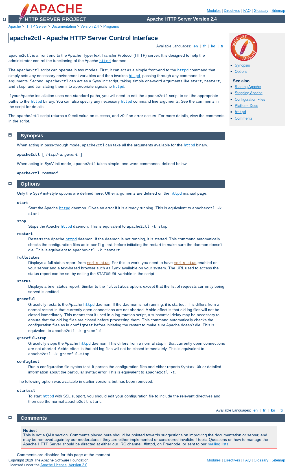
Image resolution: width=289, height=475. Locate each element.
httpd (105, 61)
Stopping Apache (248, 93)
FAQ (247, 10)
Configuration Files (250, 99)
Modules (214, 10)
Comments (244, 118)
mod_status (98, 263)
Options (241, 71)
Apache (14, 26)
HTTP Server (36, 26)
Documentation (63, 26)
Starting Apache (248, 87)
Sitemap (278, 10)
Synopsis (242, 65)
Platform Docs (246, 106)
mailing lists (218, 444)
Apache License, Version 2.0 (63, 465)
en (195, 46)
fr (204, 46)
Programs (111, 26)
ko (213, 46)
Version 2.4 (89, 26)
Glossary (261, 10)
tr (222, 46)
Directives (232, 10)
